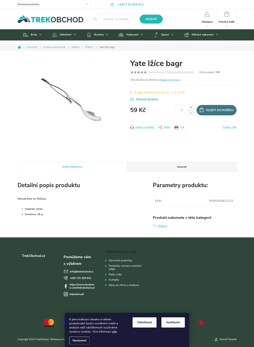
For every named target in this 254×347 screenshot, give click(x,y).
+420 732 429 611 (80, 278)
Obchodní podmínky (28, 4)
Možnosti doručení (147, 99)
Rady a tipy (115, 274)
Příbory (162, 226)
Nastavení (79, 340)
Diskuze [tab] (182, 166)
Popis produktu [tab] (72, 166)
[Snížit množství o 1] (191, 112)
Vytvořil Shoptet (228, 339)
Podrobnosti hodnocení (180, 72)
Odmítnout (144, 322)
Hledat (151, 19)
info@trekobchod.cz (81, 271)
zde (114, 332)
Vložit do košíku (220, 110)
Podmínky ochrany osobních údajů (125, 267)
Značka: (230, 127)
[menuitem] (31, 34)
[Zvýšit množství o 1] (191, 107)
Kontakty (114, 280)
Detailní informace (169, 80)
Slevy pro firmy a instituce (124, 285)
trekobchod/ (77, 294)
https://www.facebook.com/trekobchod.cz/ (82, 286)
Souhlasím (173, 322)
